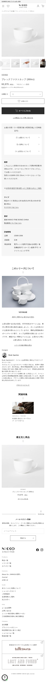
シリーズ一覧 (6, 563)
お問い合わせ (6, 611)
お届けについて (24, 137)
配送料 (3, 87)
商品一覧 (5, 560)
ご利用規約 (6, 594)
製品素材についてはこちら (13, 223)
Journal (4, 577)
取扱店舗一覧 (6, 636)
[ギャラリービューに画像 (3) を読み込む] (25, 63)
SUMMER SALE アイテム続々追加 (11, 1)
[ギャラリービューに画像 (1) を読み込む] (6, 63)
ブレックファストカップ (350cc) (23, 492)
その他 (12, 11)
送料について (24, 144)
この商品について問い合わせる (23, 118)
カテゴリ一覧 (6, 566)
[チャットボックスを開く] (5, 677)
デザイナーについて (23, 385)
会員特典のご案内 (8, 597)
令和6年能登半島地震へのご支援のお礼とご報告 (24, 188)
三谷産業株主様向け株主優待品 (13, 616)
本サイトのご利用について (11, 588)
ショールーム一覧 (8, 633)
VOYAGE (5, 75)
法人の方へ (6, 599)
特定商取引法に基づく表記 (11, 630)
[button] (3, 6)
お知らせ (5, 580)
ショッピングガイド (9, 591)
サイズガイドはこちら (11, 207)
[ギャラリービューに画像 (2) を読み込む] (15, 63)
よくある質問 (6, 608)
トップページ (5, 11)
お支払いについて (24, 151)
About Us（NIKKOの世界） (11, 574)
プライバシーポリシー (10, 627)
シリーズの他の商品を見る (23, 345)
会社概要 (5, 624)
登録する (23, 538)
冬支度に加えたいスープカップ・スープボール (21, 420)
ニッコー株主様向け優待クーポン (13, 613)
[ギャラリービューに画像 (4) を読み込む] (34, 63)
